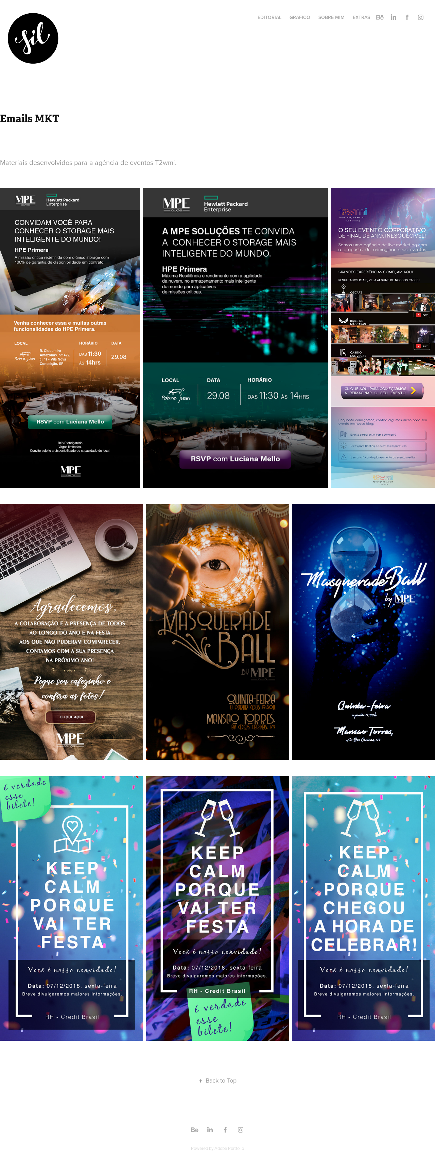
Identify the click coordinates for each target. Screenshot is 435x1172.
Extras (361, 17)
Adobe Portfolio (229, 1148)
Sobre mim (331, 17)
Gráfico (300, 17)
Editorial (269, 17)
